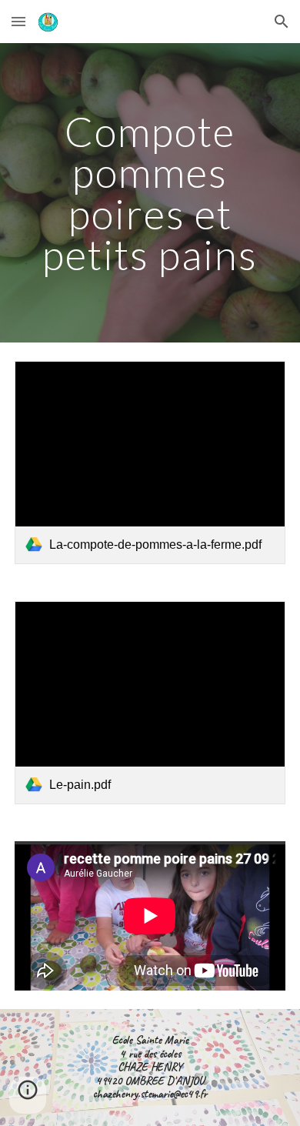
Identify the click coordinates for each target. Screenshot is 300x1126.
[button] (18, 21)
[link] (150, 462)
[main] (150, 193)
